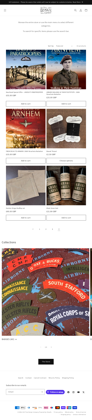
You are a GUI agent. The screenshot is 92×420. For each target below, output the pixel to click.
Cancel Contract (40, 378)
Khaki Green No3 (52, 208)
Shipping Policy (68, 378)
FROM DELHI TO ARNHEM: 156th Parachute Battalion (24, 151)
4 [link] (59, 229)
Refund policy (69, 412)
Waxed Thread (51, 151)
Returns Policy (54, 378)
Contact (29, 378)
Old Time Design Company (30, 412)
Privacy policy (58, 412)
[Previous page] (33, 229)
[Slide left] (40, 347)
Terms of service (81, 412)
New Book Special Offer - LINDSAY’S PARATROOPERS (24, 92)
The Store (46, 361)
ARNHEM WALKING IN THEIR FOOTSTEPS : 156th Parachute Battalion (63, 93)
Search (20, 378)
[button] (5, 10)
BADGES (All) (8, 339)
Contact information (79, 414)
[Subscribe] (42, 392)
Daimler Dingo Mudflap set (15, 208)
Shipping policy (66, 414)
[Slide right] (51, 347)
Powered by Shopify (45, 412)
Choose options (66, 160)
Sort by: (51, 46)
